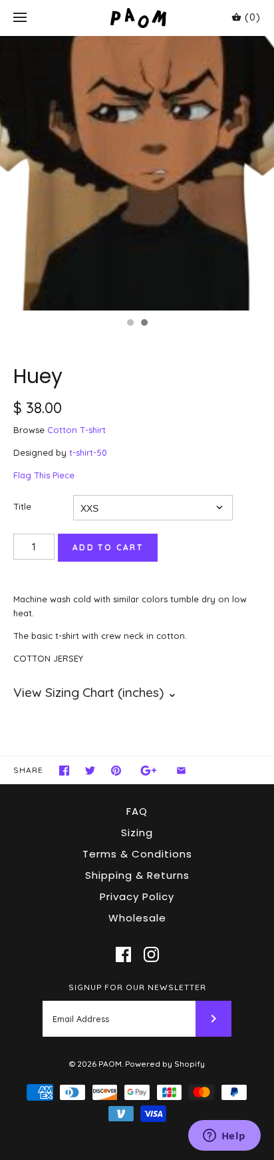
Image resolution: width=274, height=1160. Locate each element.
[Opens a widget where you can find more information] (224, 1136)
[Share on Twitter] (90, 771)
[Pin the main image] (116, 771)
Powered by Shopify (165, 1064)
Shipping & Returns (137, 875)
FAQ (137, 811)
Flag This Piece (43, 475)
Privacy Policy (137, 896)
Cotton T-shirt (76, 429)
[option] (137, 173)
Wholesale (137, 918)
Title (22, 506)
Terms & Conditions (137, 854)
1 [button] (129, 323)
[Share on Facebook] (64, 771)
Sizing (137, 833)
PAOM (110, 1064)
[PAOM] (137, 18)
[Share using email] (181, 771)
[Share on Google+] (148, 771)
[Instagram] (151, 954)
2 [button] (143, 323)
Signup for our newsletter (137, 987)
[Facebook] (123, 954)
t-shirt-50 (88, 452)
